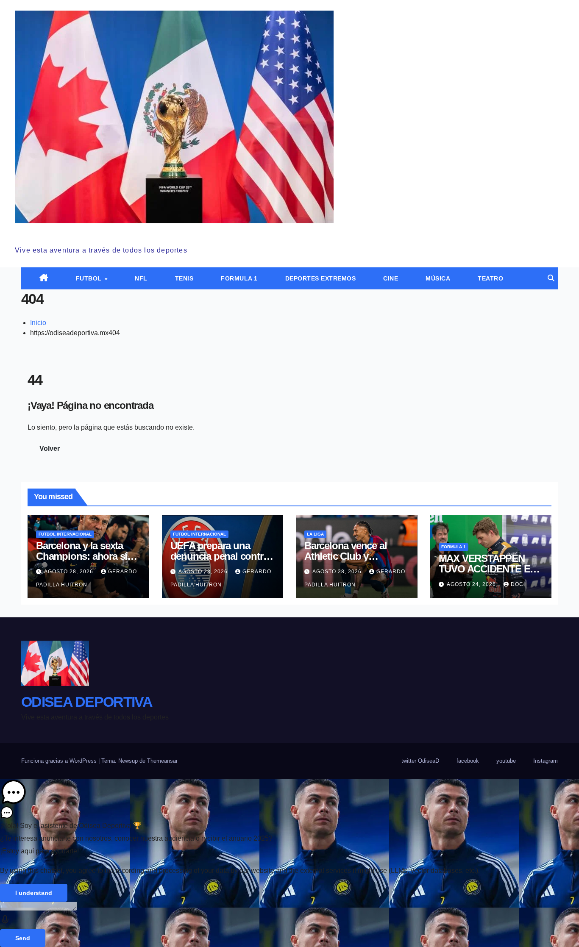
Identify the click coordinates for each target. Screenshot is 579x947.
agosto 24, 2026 (472, 584)
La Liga (315, 534)
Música (438, 278)
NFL (141, 278)
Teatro (490, 278)
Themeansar (162, 761)
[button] (551, 278)
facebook (468, 761)
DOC (517, 584)
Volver (49, 448)
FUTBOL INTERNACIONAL (65, 534)
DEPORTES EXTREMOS (320, 278)
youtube (506, 761)
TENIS (184, 278)
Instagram (545, 761)
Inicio (38, 322)
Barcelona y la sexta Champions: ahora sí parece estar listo (81, 556)
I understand (33, 892)
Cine (390, 278)
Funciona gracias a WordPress (59, 761)
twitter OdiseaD (420, 761)
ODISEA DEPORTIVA (80, 233)
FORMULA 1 (239, 278)
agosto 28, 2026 (69, 572)
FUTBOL (90, 278)
